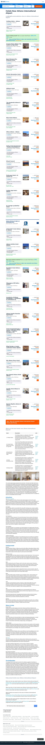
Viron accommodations (35, 716)
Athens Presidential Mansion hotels (35, 729)
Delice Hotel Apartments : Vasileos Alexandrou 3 (13, 146)
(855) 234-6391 (31, 742)
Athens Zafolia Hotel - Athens (12, 245)
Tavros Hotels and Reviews (35, 719)
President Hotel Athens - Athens (13, 268)
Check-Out (25, 4)
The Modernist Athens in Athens (13, 103)
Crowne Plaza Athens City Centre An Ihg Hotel (13, 44)
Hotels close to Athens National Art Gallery (10, 726)
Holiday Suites (8, 682)
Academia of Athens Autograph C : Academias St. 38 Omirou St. (13, 298)
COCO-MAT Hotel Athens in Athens (13, 229)
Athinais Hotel (10, 88)
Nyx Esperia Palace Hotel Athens (13, 375)
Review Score (36, 62)
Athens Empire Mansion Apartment (13, 314)
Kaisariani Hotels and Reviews (17, 716)
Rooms (32, 4)
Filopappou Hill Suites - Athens (13, 284)
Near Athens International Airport (7, 4)
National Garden (11, 498)
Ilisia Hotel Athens (11, 117)
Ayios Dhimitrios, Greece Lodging (8, 719)
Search (35, 705)
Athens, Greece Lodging (26, 716)
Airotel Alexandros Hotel (13, 74)
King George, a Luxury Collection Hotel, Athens (13, 347)
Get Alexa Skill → (19, 40)
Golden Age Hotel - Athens (11, 191)
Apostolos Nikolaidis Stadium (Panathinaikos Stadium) (26, 726)
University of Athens (6, 732)
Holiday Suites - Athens (13, 21)
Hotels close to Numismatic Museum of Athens (28, 731)
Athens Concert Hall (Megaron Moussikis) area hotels (23, 725)
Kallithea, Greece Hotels (26, 719)
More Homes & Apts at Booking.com (13, 222)
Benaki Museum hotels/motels (24, 729)
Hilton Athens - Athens (12, 131)
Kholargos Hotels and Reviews (24, 717)
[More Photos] (26, 25)
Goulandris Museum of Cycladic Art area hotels (10, 729)
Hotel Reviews (36, 121)
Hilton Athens (27, 688)
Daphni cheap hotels (6, 717)
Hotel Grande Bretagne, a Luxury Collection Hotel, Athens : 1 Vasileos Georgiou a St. (13, 330)
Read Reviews (36, 135)
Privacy (14, 742)
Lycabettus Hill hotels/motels (7, 728)
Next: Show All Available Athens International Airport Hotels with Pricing (21, 422)
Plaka (9, 638)
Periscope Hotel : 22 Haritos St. (12, 176)
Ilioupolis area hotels (18, 719)
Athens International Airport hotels (8, 725)
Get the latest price (36, 437)
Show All (22, 721)
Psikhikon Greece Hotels (14, 717)
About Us (6, 742)
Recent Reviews (36, 149)
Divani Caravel (10, 161)
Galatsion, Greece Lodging (34, 717)
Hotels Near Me (19, 742)
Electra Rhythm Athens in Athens (13, 404)
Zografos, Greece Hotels (7, 716)
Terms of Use (10, 742)
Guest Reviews (36, 247)
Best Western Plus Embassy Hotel (11, 60)
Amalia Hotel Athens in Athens (13, 389)
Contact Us (2, 742)
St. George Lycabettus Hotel (12, 206)
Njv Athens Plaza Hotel (13, 360)
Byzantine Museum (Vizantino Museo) (19, 728)
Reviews (37, 92)
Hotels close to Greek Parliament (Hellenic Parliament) (11, 731)
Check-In (16, 4)
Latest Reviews (36, 47)
